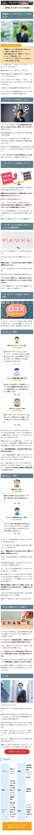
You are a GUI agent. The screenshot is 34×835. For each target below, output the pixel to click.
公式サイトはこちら (17, 751)
